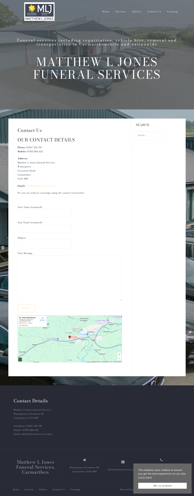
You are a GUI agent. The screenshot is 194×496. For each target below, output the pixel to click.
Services (120, 11)
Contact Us (154, 11)
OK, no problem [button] (162, 485)
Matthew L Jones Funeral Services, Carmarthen (35, 466)
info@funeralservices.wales (41, 186)
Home (105, 11)
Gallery (136, 11)
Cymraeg (172, 11)
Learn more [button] (145, 477)
